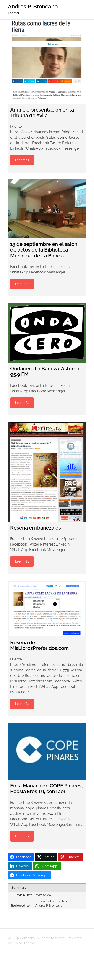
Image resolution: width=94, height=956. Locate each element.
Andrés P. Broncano (33, 6)
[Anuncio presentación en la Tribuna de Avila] (47, 62)
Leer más (22, 160)
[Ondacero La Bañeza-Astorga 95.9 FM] (47, 333)
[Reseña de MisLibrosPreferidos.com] (47, 608)
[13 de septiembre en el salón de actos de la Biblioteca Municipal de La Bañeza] (47, 208)
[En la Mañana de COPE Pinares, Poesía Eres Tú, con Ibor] (47, 751)
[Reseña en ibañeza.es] (47, 472)
